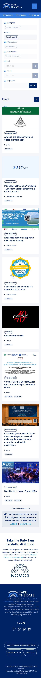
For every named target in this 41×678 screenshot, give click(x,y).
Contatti (30, 653)
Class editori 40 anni (14, 335)
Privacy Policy (14, 653)
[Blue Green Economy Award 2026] (20, 472)
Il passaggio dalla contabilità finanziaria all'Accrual (18, 288)
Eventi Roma (21, 15)
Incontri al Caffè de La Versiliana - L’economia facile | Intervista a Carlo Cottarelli (20, 189)
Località (7, 32)
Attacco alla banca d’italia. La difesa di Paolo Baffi (18, 138)
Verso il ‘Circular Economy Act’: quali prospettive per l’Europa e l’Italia (19, 384)
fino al (9, 71)
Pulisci (5, 106)
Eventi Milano (34, 15)
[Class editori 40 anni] (20, 317)
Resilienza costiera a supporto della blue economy (19, 239)
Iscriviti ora (25, 524)
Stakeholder (12, 42)
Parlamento (11, 52)
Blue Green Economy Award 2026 (20, 491)
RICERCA (32, 85)
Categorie (11, 23)
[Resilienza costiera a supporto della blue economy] (20, 219)
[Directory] (14, 5)
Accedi (13, 524)
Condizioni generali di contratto (21, 645)
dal (8, 61)
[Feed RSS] (36, 99)
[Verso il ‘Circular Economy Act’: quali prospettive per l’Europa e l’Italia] (20, 363)
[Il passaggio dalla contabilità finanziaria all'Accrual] (20, 268)
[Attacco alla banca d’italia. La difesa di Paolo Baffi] (20, 118)
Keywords (11, 81)
